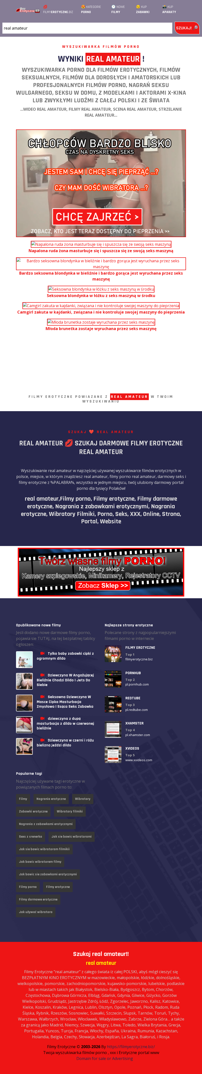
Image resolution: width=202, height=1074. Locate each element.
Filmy (23, 799)
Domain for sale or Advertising (104, 1058)
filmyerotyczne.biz (139, 659)
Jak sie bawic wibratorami (71, 836)
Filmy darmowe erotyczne (38, 899)
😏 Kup (143, 9)
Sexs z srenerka (30, 836)
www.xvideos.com (138, 760)
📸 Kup (169, 9)
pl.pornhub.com (137, 684)
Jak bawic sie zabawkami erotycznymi (48, 874)
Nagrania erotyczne (51, 799)
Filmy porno (28, 887)
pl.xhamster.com (137, 735)
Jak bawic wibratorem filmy (40, 862)
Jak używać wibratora (35, 912)
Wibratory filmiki (70, 811)
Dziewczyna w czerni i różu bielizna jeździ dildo (65, 743)
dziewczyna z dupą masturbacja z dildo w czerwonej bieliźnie (65, 723)
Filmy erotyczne (58, 887)
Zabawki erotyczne (33, 811)
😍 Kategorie (91, 9)
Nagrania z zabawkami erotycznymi (46, 824)
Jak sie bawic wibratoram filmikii (44, 849)
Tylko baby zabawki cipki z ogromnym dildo (65, 656)
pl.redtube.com (136, 709)
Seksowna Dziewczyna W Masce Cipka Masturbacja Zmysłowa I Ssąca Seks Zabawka (65, 701)
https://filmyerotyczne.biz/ (131, 1046)
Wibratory (82, 799)
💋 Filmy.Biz (58, 9)
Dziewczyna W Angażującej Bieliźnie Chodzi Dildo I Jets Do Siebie (65, 680)
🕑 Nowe (118, 9)
